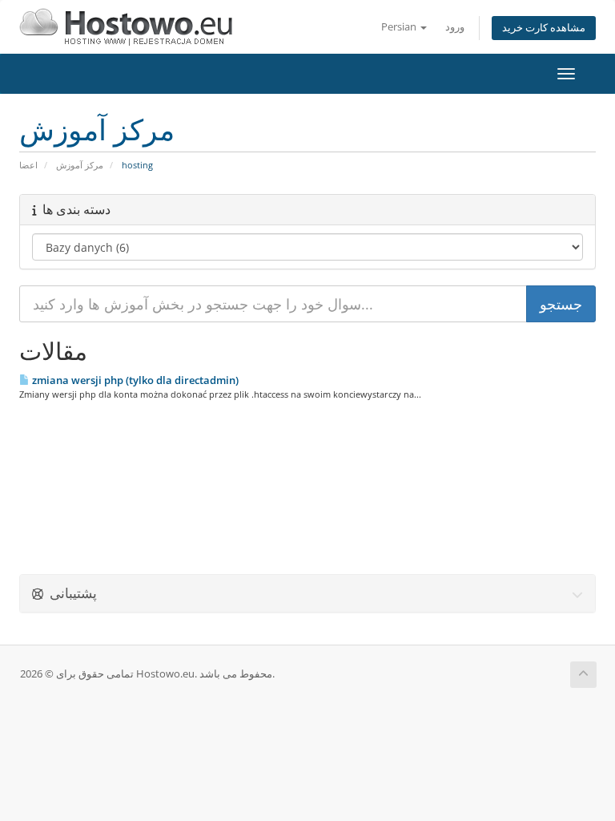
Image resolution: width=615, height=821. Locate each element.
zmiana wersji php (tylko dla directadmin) (134, 380)
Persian (400, 27)
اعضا (28, 165)
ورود (454, 27)
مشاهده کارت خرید (543, 27)
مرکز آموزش (79, 165)
